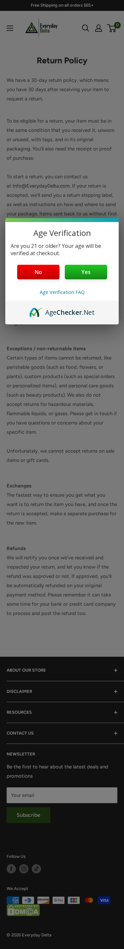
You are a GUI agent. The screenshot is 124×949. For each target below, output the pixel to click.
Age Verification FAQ (62, 292)
